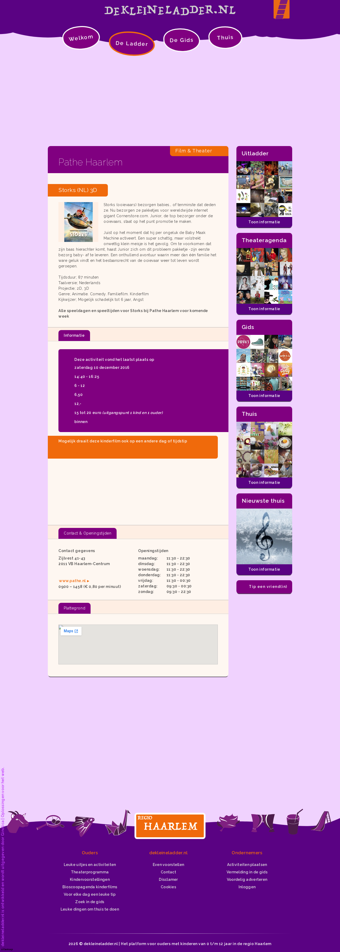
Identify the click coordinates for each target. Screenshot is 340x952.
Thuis (225, 37)
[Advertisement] (170, 101)
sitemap (7, 949)
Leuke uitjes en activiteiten (90, 865)
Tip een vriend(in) (268, 586)
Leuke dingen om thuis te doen (90, 909)
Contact (168, 872)
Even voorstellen (168, 865)
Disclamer (168, 879)
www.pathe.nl (72, 581)
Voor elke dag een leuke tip (90, 894)
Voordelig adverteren (247, 879)
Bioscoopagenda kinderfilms (89, 887)
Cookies (168, 887)
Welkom (81, 37)
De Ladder (132, 43)
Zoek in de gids (89, 902)
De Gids (182, 40)
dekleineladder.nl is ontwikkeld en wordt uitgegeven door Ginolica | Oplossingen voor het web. (3, 856)
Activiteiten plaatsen (247, 865)
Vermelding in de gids (247, 872)
